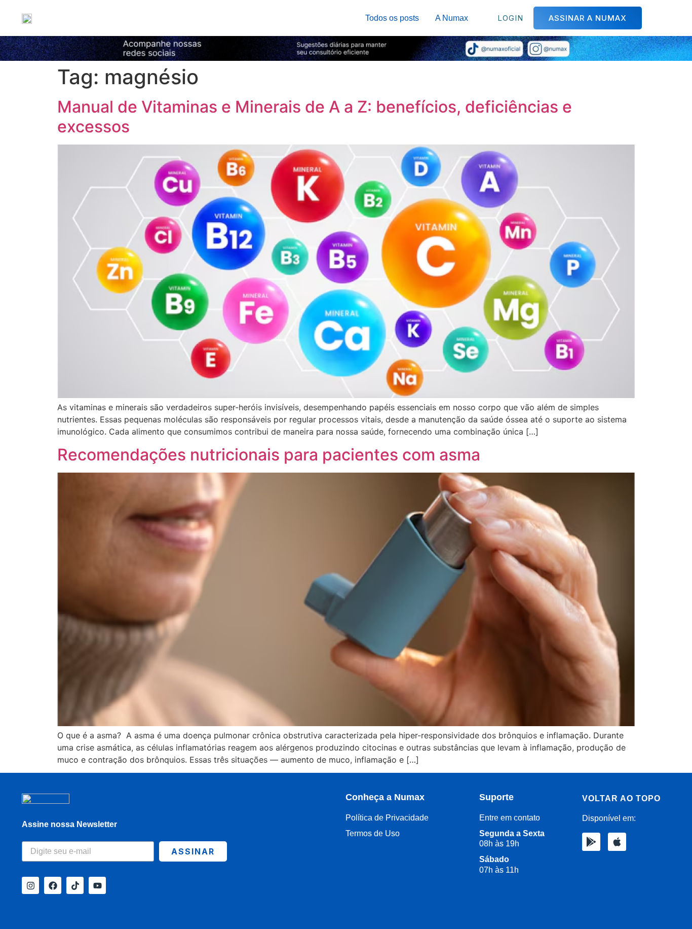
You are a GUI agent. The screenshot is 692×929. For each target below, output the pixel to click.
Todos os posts (392, 18)
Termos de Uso (372, 833)
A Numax (451, 18)
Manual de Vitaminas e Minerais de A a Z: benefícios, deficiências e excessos (314, 116)
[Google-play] (591, 842)
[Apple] (617, 842)
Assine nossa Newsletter (69, 824)
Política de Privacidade (387, 817)
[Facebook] (52, 885)
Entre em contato (509, 817)
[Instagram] (30, 885)
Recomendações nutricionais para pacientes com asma (268, 454)
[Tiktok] (75, 885)
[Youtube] (97, 885)
